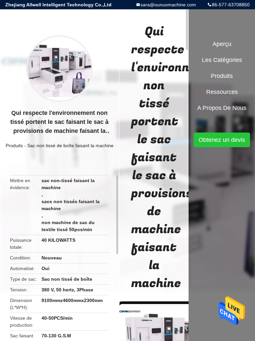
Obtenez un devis (222, 140)
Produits (14, 145)
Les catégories (222, 60)
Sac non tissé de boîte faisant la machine (70, 145)
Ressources (222, 92)
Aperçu (221, 44)
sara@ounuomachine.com (168, 4)
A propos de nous (221, 108)
